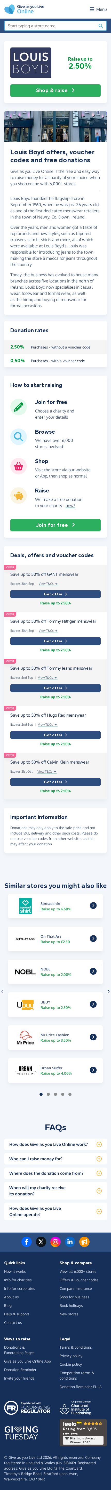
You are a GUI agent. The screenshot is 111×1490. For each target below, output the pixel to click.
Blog (8, 1305)
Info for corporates (19, 1288)
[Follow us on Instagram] (55, 1245)
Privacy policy (71, 1356)
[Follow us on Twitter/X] (41, 1245)
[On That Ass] (93, 939)
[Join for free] (18, 413)
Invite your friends (19, 1378)
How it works (15, 1271)
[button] (30, 62)
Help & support (16, 1314)
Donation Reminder (20, 1369)
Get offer (53, 594)
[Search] (100, 25)
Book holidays (71, 1305)
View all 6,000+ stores (78, 1271)
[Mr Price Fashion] (93, 1038)
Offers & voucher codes (79, 1280)
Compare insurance (76, 1288)
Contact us (13, 1322)
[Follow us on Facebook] (26, 1245)
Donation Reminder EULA (81, 1386)
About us (11, 1297)
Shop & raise (51, 90)
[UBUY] (93, 1005)
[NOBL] (93, 972)
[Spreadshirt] (93, 907)
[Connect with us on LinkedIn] (70, 1245)
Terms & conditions (76, 1347)
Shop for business (74, 1297)
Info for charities (18, 1280)
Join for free (52, 525)
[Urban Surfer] (93, 1071)
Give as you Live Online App (27, 1361)
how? (70, 505)
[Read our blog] (84, 1245)
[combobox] (50, 25)
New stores (69, 1314)
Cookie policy (71, 1364)
